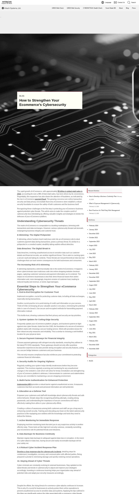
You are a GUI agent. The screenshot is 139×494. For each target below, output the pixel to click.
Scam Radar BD (111, 8)
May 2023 (92, 257)
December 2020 (94, 344)
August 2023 (93, 245)
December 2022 (94, 273)
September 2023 (94, 241)
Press (134, 8)
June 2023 (92, 253)
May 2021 (92, 333)
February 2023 (93, 265)
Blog (127, 8)
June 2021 (92, 329)
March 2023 (93, 261)
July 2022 (92, 289)
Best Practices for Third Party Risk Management (104, 210)
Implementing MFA (24, 384)
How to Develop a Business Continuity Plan (103, 196)
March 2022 (93, 305)
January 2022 (93, 313)
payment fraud (40, 199)
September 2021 (94, 317)
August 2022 (93, 285)
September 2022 (94, 281)
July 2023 (92, 249)
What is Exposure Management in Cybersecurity (104, 203)
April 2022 (92, 301)
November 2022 (94, 277)
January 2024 (93, 229)
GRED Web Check (58, 8)
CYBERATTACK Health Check (92, 8)
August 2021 (93, 321)
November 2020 (94, 349)
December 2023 (94, 233)
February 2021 (93, 341)
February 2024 (93, 225)
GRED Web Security (73, 8)
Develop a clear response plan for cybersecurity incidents (39, 452)
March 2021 (93, 337)
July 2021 (92, 325)
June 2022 (92, 293)
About (121, 8)
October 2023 (93, 237)
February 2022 (93, 309)
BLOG (91, 361)
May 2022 (92, 297)
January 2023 (93, 269)
